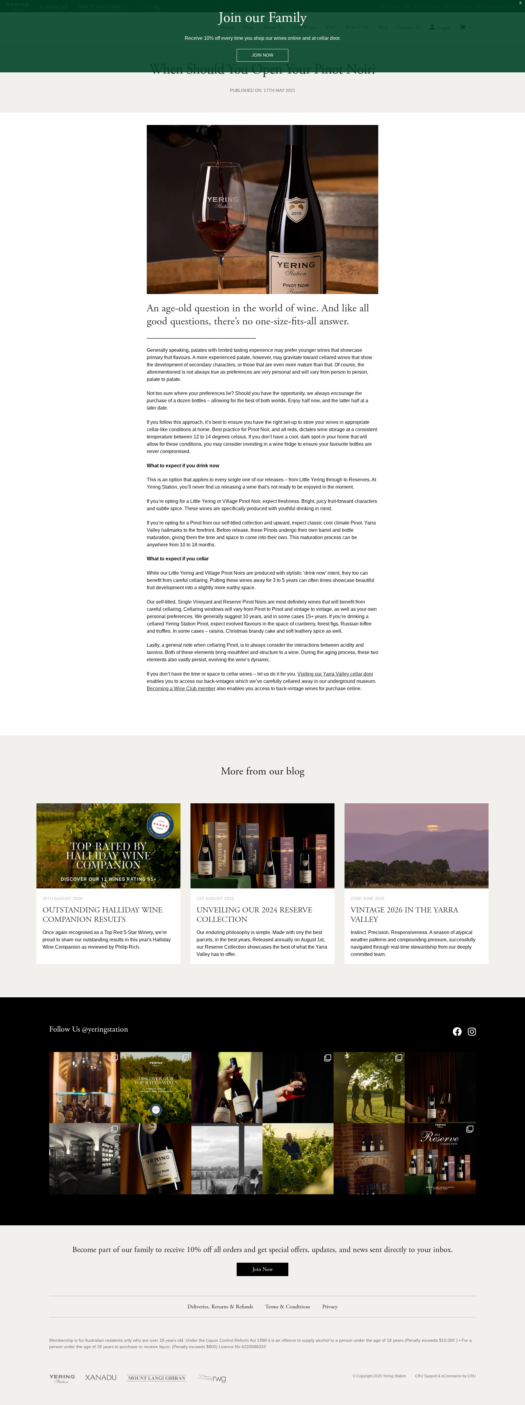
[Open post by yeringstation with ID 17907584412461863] (226, 1158)
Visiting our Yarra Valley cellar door (335, 673)
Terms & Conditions (287, 1306)
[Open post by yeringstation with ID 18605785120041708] (440, 1158)
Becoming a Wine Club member (181, 688)
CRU (472, 1376)
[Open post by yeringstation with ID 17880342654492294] (369, 1158)
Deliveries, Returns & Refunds (220, 1306)
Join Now (262, 1269)
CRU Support (426, 1376)
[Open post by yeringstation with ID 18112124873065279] (84, 1087)
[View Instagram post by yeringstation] (115, 1117)
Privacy (330, 1306)
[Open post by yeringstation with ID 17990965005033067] (226, 1087)
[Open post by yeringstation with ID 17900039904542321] (440, 1087)
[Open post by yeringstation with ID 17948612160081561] (155, 1158)
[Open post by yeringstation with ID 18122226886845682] (298, 1087)
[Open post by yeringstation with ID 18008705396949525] (298, 1158)
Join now (262, 55)
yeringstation (84, 1057)
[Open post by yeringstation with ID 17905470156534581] (155, 1087)
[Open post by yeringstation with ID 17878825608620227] (369, 1087)
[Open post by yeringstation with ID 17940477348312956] (84, 1158)
